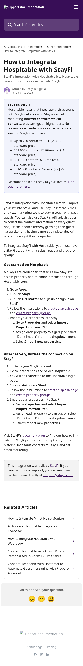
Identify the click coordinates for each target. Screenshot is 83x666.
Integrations (35, 46)
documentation (33, 435)
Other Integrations (59, 46)
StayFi (54, 466)
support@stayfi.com (58, 475)
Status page (34, 647)
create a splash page (63, 308)
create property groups (33, 313)
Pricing (51, 647)
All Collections (13, 46)
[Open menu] (75, 7)
